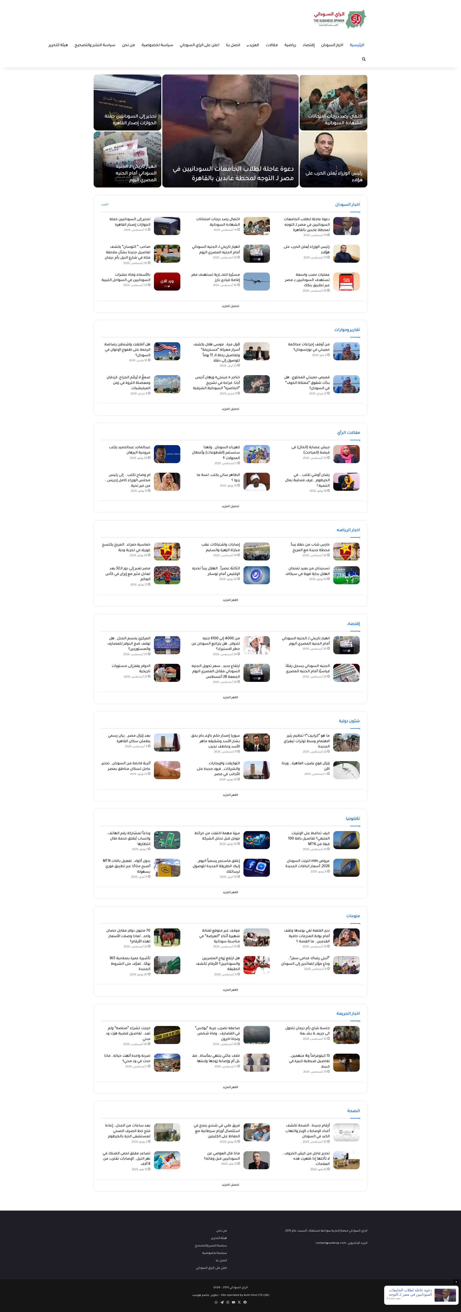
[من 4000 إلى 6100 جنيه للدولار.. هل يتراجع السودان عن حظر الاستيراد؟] (256, 645)
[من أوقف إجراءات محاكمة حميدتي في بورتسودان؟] (346, 351)
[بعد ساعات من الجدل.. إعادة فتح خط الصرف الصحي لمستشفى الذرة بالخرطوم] (167, 1132)
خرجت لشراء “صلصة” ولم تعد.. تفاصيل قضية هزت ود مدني (128, 1034)
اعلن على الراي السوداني (199, 46)
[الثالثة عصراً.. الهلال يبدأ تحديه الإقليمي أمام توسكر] (256, 575)
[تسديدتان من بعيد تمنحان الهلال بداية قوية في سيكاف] (346, 575)
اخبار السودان (332, 46)
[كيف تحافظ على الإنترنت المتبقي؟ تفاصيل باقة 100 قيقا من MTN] (346, 840)
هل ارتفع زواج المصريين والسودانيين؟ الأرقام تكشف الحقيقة (218, 964)
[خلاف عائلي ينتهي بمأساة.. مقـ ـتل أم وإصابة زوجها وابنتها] (256, 1063)
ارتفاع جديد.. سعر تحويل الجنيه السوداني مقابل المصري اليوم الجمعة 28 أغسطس (216, 672)
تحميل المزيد (230, 306)
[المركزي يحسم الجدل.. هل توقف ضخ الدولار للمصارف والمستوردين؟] (167, 645)
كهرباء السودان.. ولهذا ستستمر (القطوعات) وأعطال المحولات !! (216, 453)
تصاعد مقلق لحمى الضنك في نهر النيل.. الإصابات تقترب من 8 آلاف (126, 1159)
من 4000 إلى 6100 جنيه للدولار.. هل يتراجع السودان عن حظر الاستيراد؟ (216, 644)
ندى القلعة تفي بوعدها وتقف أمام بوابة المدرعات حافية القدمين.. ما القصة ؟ (307, 936)
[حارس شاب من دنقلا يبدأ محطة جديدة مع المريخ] (346, 551)
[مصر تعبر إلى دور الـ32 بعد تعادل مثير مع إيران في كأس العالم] (167, 575)
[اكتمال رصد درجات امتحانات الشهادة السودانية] (333, 103)
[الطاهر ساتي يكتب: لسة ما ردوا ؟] (256, 482)
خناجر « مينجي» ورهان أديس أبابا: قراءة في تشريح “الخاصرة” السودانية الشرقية (216, 383)
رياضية (290, 46)
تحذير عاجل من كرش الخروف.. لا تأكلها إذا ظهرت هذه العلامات (306, 1159)
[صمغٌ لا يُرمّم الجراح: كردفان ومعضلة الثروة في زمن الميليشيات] (167, 384)
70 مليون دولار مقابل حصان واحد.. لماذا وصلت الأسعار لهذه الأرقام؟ (128, 936)
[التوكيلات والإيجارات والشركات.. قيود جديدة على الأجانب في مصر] (256, 770)
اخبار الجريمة (348, 1014)
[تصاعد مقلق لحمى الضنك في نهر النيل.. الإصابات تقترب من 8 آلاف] (167, 1160)
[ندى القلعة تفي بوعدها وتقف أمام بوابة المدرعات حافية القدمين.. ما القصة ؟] (346, 937)
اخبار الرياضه (348, 530)
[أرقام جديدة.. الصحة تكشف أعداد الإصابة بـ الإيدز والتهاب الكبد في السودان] (346, 1132)
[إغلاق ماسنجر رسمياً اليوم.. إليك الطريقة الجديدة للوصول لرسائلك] (256, 868)
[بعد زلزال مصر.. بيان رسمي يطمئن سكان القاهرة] (167, 743)
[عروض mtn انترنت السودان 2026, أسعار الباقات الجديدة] (346, 868)
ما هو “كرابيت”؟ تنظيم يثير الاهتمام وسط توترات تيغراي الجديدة (307, 741)
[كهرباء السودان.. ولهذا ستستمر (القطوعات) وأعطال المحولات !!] (256, 454)
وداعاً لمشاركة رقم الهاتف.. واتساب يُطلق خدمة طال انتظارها (128, 839)
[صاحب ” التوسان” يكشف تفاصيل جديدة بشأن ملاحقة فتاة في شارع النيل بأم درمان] (167, 254)
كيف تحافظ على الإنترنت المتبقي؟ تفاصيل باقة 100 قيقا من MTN (309, 839)
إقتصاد (309, 46)
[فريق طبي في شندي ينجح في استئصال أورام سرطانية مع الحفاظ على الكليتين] (256, 1132)
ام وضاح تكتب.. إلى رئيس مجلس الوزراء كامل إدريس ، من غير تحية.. (127, 480)
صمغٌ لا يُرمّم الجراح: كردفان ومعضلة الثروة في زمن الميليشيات (128, 383)
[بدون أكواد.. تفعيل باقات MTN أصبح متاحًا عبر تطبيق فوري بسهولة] (167, 868)
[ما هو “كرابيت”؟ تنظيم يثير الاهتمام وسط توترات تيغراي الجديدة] (346, 743)
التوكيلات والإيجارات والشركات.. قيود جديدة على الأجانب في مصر (218, 769)
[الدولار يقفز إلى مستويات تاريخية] (167, 673)
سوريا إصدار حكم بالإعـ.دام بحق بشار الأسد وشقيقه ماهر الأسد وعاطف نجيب (215, 741)
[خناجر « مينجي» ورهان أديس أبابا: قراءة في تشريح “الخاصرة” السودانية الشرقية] (256, 384)
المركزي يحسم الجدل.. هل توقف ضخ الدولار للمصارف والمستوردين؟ (128, 644)
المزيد (254, 46)
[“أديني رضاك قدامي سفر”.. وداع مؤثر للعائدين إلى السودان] (346, 965)
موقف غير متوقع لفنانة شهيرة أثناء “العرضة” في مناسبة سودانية (219, 936)
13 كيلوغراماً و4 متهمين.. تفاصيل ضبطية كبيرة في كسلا (309, 1061)
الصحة (353, 1111)
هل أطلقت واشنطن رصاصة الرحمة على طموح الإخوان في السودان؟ (127, 350)
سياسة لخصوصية (157, 46)
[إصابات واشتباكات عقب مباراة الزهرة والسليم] (256, 551)
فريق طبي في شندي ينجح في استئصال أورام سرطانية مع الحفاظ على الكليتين (217, 1131)
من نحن (128, 46)
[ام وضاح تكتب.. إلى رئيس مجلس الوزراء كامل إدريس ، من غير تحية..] (167, 482)
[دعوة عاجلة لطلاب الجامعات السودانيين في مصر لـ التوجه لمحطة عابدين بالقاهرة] (230, 131)
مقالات (272, 46)
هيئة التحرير (58, 46)
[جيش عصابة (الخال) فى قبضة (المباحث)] (346, 454)
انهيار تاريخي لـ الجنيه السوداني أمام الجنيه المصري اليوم (136, 174)
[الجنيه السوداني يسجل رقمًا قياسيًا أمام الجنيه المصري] (346, 673)
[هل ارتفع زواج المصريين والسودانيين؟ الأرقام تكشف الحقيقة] (256, 965)
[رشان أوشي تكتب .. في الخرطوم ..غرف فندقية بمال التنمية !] (346, 482)
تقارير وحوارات (347, 330)
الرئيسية (357, 46)
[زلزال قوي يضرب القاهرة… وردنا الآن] (346, 770)
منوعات (353, 916)
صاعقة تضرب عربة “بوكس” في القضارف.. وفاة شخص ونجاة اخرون (217, 1034)
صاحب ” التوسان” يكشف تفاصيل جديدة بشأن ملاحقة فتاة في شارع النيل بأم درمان (127, 252)
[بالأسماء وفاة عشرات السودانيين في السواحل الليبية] (167, 282)
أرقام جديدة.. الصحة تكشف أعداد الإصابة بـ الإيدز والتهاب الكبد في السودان (307, 1131)
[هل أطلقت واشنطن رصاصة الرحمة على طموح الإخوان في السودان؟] (167, 351)
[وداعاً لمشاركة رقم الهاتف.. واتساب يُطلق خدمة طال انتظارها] (167, 840)
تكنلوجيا (353, 819)
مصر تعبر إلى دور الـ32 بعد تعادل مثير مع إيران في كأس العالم (127, 574)
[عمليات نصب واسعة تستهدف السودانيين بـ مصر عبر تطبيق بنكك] (346, 282)
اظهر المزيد (230, 600)
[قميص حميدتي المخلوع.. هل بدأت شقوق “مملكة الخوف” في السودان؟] (346, 384)
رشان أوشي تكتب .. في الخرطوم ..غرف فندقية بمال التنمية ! (307, 480)
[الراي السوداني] (340, 19)
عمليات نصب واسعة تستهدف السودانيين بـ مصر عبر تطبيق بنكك (307, 280)
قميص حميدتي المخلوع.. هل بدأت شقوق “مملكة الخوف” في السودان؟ (307, 383)
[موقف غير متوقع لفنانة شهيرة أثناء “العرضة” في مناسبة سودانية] (256, 937)
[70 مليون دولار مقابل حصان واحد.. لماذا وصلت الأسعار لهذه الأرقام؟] (167, 937)
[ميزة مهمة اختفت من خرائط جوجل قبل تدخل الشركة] (256, 840)
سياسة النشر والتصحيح (95, 46)
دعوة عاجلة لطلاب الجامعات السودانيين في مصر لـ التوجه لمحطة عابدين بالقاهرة (307, 225)
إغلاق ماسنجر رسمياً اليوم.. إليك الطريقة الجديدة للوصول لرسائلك (216, 866)
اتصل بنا (233, 46)
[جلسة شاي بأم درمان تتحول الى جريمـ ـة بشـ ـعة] (346, 1035)
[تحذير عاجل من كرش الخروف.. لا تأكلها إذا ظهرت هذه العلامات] (346, 1160)
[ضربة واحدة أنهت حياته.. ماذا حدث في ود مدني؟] (167, 1063)
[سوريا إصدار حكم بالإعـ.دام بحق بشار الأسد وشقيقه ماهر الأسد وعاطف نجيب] (256, 743)
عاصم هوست (200, 1295)
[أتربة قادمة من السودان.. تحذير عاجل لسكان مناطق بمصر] (167, 770)
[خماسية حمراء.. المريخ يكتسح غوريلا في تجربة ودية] (167, 551)
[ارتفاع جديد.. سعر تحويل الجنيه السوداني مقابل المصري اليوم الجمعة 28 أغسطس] (256, 673)
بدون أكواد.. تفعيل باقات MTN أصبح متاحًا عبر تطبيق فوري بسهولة (126, 866)
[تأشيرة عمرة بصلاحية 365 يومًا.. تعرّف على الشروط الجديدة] (167, 965)
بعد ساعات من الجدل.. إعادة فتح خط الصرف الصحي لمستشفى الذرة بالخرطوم (127, 1131)
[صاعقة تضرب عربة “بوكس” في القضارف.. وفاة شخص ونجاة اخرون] (256, 1035)
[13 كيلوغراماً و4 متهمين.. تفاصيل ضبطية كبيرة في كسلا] (346, 1063)
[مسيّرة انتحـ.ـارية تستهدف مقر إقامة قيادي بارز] (256, 282)
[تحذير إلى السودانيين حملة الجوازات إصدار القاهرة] (127, 103)
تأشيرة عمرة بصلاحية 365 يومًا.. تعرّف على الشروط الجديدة (129, 964)
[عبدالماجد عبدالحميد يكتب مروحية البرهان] (167, 454)
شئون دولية (349, 721)
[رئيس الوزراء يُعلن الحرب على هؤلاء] (333, 159)
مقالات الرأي (348, 433)
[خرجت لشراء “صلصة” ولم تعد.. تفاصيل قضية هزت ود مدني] (167, 1035)
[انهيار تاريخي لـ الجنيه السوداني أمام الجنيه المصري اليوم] (127, 159)
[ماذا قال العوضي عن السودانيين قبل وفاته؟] (256, 1160)
